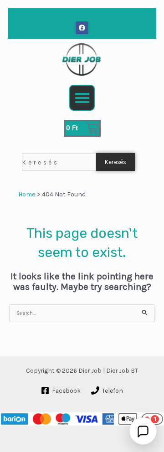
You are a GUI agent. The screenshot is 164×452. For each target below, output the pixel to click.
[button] (82, 98)
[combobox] (59, 161)
